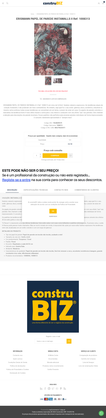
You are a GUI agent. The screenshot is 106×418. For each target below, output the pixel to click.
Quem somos (17, 359)
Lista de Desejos (88, 362)
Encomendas (53, 359)
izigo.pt (62, 410)
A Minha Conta (53, 355)
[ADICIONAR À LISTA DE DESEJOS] (70, 155)
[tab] (12, 190)
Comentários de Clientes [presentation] (87, 190)
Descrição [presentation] (12, 190)
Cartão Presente (53, 369)
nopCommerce (54, 410)
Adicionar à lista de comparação (54, 99)
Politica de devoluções (17, 366)
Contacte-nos (17, 355)
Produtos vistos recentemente (53, 366)
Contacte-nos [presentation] (61, 190)
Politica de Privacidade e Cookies (17, 369)
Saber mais (53, 216)
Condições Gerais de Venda (17, 362)
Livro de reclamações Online (88, 366)
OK (53, 211)
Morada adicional (53, 362)
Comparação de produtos (88, 355)
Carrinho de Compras (88, 359)
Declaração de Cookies (18, 373)
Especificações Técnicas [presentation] (36, 190)
